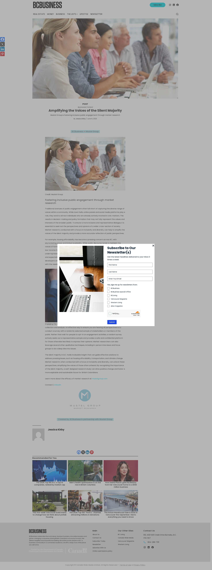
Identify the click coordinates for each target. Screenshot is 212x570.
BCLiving (114, 295)
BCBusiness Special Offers (121, 292)
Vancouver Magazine (119, 299)
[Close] (153, 246)
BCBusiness (115, 288)
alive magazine (117, 306)
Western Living (116, 302)
